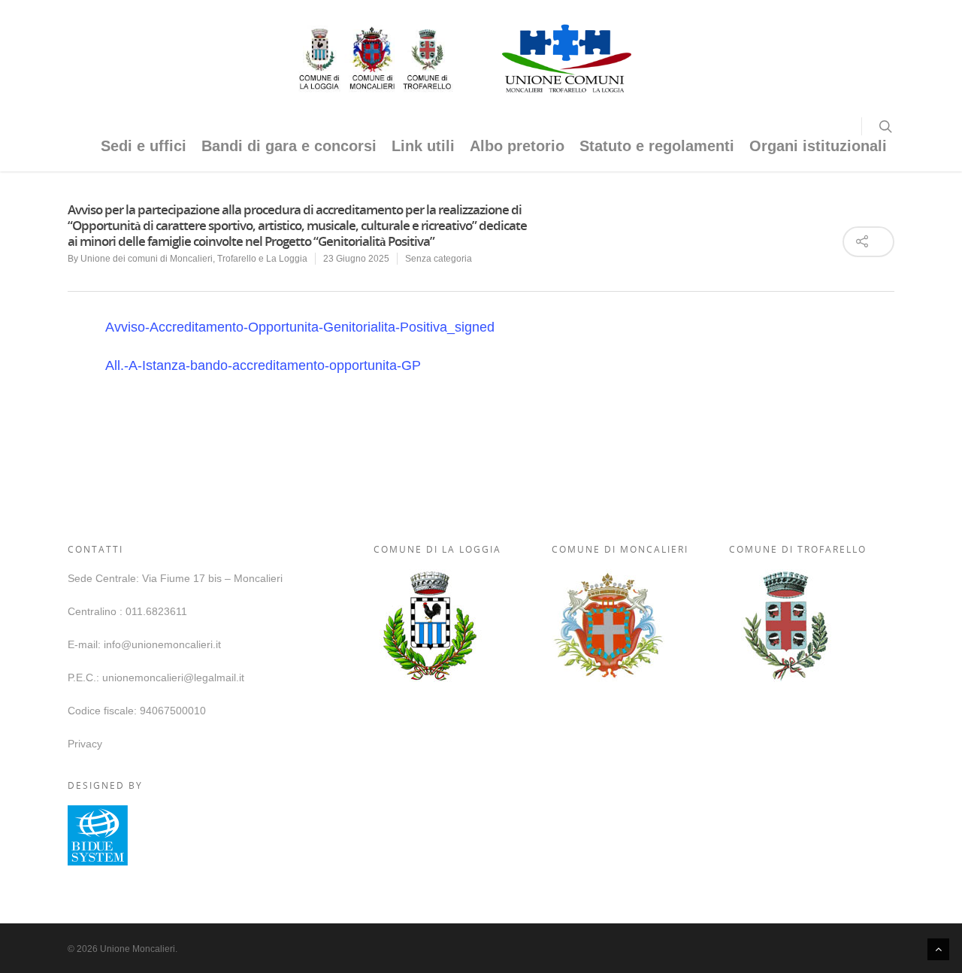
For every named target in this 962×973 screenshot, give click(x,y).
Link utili (423, 146)
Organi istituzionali (818, 146)
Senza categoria (438, 258)
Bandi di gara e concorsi (289, 146)
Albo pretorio (517, 146)
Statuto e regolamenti (656, 146)
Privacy (85, 744)
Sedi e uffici (143, 146)
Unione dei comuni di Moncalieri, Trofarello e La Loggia (193, 258)
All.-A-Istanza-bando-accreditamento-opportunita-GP (263, 365)
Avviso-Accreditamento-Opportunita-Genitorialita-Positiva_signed (300, 327)
